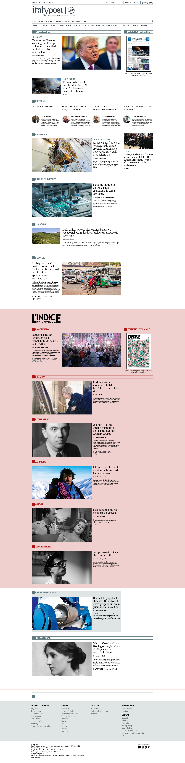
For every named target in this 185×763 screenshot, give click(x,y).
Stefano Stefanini (140, 116)
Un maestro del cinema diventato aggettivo (104, 521)
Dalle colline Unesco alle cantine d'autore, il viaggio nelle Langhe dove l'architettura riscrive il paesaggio (90, 232)
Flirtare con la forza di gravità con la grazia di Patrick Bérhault (106, 470)
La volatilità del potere (42, 106)
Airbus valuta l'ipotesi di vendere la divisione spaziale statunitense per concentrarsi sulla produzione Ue (106, 148)
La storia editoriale (103, 452)
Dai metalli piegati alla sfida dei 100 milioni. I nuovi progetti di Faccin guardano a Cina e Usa (106, 602)
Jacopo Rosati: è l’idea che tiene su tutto (105, 554)
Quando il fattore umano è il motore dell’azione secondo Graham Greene (104, 429)
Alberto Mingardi (109, 116)
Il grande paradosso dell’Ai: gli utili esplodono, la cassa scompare (104, 189)
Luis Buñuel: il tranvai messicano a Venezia (105, 511)
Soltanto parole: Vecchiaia (45, 359)
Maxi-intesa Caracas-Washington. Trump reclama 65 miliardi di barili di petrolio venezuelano (44, 46)
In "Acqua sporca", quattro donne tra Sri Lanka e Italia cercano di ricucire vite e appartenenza (45, 269)
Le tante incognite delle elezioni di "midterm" (137, 108)
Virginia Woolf (110, 669)
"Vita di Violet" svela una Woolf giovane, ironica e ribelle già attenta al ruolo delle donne (106, 648)
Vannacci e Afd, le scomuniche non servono (104, 108)
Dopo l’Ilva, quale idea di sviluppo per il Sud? (74, 108)
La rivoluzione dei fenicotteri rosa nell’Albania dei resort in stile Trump (45, 339)
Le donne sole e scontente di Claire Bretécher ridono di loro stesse (106, 387)
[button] (137, 3)
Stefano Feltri (47, 116)
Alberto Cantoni (100, 158)
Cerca (152, 21)
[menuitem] (35, 21)
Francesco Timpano (80, 116)
